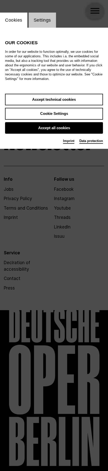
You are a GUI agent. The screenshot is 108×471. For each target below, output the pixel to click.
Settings (42, 20)
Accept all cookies (54, 128)
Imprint (68, 141)
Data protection (91, 141)
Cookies (13, 20)
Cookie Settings (54, 113)
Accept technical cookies (54, 99)
